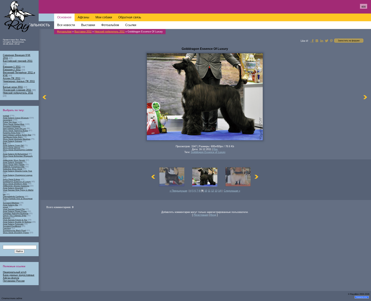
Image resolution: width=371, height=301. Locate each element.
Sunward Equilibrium (12, 226)
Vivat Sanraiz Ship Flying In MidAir (18, 190)
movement (7, 120)
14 (219, 190)
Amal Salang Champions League (17, 175)
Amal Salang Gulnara (12, 141)
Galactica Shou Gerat (12, 169)
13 (216, 190)
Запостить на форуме (349, 40)
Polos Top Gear (10, 122)
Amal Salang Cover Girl (13, 145)
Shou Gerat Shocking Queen (16, 232)
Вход (213, 214)
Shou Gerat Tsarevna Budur (15, 130)
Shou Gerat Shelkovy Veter (15, 184)
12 (212, 190)
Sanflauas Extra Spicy (13, 137)
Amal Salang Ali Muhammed (15, 154)
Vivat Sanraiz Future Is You (15, 220)
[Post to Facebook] (312, 41)
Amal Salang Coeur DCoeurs (16, 118)
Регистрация (201, 214)
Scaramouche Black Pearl (14, 230)
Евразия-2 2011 (12, 69)
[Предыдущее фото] (44, 97)
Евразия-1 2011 (12, 66)
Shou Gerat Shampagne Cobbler (17, 150)
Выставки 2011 (83, 31)
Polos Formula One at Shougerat (17, 198)
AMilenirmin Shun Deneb (14, 160)
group (5, 207)
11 (209, 190)
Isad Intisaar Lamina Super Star (17, 135)
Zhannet (6, 218)
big (4, 194)
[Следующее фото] (365, 97)
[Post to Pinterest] (331, 41)
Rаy (215, 149)
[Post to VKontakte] (317, 41)
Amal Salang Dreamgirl (13, 188)
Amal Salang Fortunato (13, 224)
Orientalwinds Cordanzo (13, 196)
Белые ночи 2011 (13, 87)
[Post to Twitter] (326, 41)
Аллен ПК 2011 (11, 78)
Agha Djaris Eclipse (11, 179)
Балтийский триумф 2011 (17, 61)
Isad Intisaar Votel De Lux (14, 128)
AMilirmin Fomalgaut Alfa (14, 167)
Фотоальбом (64, 31)
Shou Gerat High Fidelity (14, 164)
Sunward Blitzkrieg (11, 203)
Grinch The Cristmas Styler (14, 215)
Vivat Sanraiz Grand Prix (14, 209)
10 (205, 190)
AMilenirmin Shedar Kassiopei (16, 186)
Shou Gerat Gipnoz (11, 147)
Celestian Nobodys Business (15, 213)
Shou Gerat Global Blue (13, 124)
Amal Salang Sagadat (13, 162)
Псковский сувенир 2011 (17, 89)
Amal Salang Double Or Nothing (17, 222)
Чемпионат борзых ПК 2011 (19, 81)
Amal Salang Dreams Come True (17, 171)
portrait (6, 116)
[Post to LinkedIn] (322, 41)
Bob (5, 143)
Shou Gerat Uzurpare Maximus (16, 139)
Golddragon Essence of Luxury (208, 152)
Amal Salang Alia (10, 205)
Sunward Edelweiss (11, 126)
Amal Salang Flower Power (15, 211)
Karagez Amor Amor (11, 133)
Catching (7, 228)
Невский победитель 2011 (109, 31)
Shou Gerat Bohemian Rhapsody (18, 156)
